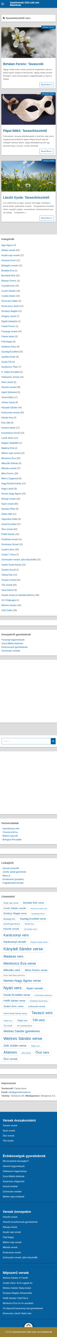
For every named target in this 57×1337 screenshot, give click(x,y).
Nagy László (7, 488)
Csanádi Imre (8, 286)
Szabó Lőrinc (7, 549)
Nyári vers (12, 988)
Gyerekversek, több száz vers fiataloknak (24, 4)
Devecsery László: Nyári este (17, 1313)
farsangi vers (9, 919)
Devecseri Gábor (9, 301)
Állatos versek (8, 250)
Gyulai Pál (6, 362)
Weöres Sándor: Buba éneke (17, 1288)
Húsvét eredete (10, 1186)
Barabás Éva (7, 270)
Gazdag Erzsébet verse (33, 918)
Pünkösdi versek (9, 539)
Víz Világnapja (8, 600)
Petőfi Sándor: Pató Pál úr (15, 1298)
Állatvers (10, 1052)
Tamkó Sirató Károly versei (15, 1013)
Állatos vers (35, 1046)
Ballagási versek (9, 265)
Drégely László (8, 316)
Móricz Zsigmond (9, 478)
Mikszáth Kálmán (9, 463)
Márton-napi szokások (13, 1196)
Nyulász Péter (8, 509)
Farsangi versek (48, 94)
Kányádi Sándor (9, 407)
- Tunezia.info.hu (9, 832)
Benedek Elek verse (33, 902)
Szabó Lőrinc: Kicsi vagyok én (17, 1283)
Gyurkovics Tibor (9, 367)
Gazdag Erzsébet (9, 351)
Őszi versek (7, 529)
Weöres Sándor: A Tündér (15, 1278)
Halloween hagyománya (15, 1171)
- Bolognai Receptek (11, 839)
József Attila (7, 397)
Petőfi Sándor (8, 534)
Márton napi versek (10, 453)
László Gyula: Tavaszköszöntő (26, 197)
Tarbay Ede (7, 575)
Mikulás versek (8, 468)
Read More (46, 84)
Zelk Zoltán (6, 610)
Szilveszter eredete (10, 651)
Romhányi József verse (39, 1001)
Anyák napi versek (10, 255)
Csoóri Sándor (8, 291)
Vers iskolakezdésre (24, 1026)
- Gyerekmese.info (10, 828)
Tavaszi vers (42, 1013)
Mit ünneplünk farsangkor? (16, 1161)
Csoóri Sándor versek (14, 908)
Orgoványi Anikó (9, 519)
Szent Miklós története (12, 643)
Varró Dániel (7, 590)
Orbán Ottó (6, 514)
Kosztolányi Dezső (10, 433)
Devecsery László (10, 306)
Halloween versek (10, 377)
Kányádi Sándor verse (23, 949)
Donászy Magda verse (15, 913)
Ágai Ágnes (7, 245)
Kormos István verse (39, 942)
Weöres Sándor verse (22, 1038)
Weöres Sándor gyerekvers (21, 1031)
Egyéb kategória (9, 321)
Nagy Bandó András (11, 483)
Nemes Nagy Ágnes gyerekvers (14, 975)
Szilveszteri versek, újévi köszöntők (18, 559)
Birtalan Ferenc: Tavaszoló (23, 64)
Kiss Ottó (5, 423)
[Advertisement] (28, 691)
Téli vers (38, 1020)
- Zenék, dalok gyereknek (13, 872)
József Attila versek (30, 929)
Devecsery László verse (39, 908)
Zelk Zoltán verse (14, 1045)
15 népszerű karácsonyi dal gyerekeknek (23, 1308)
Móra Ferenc (7, 473)
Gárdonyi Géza (8, 346)
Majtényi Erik (7, 448)
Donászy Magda (9, 311)
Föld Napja (6, 341)
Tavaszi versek (48, 161)
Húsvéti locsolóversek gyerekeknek (20, 1222)
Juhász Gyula (8, 402)
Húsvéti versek (8, 387)
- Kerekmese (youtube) (12, 879)
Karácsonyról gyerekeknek (14, 647)
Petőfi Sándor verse (14, 1000)
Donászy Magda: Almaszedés (17, 1293)
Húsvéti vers (29, 924)
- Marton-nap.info (9, 836)
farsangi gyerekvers (38, 913)
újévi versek (26, 1053)
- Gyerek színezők (10, 868)
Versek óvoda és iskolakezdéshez (18, 595)
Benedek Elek (8, 275)
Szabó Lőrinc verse (13, 1006)
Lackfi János (7, 438)
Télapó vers (22, 1020)
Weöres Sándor (9, 605)
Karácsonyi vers (16, 935)
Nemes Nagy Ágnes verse (22, 980)
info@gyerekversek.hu (19, 1092)
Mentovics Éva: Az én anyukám (18, 1303)
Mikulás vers (11, 970)
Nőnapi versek (8, 499)
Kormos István (8, 428)
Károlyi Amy (7, 417)
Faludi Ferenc (8, 326)
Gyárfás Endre (8, 357)
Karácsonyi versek (10, 412)
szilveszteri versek (36, 1006)
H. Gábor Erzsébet (10, 372)
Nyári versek (7, 504)
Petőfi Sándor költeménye (43, 995)
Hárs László (7, 382)
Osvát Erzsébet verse (16, 994)
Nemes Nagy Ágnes (11, 493)
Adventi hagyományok (14, 1166)
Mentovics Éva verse (19, 963)
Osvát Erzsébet (8, 524)
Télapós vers (7, 1020)
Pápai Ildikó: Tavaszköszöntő (25, 131)
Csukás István (8, 296)
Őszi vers (42, 1052)
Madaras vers (13, 956)
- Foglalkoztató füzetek (12, 883)
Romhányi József (9, 544)
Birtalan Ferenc (48, 27)
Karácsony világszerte (13, 1181)
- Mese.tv (5, 875)
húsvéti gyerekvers (11, 924)
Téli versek (6, 585)
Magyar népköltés (10, 443)
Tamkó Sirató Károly (11, 565)
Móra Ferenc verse (36, 970)
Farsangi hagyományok (12, 640)
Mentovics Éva (8, 458)
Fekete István (8, 336)
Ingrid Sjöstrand (9, 392)
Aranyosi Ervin (8, 260)
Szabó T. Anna (8, 554)
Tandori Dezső (8, 570)
